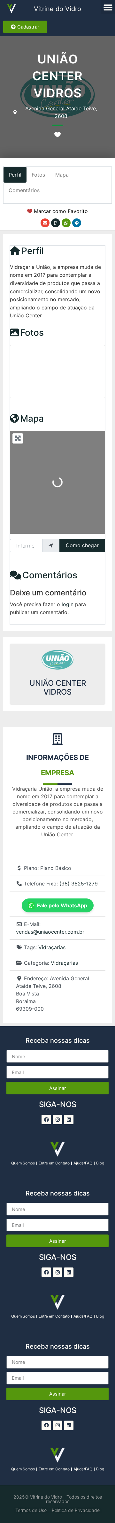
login (67, 604)
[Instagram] (57, 1119)
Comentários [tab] (24, 190)
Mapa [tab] (62, 175)
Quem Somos (23, 1163)
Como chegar (82, 545)
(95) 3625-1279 (78, 883)
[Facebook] (46, 1119)
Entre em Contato (54, 1163)
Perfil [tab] (15, 175)
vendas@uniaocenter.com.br (50, 932)
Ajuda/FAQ (82, 1163)
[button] (108, 7)
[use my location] (50, 545)
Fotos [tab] (38, 175)
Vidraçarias (51, 947)
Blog (100, 1163)
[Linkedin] (68, 1119)
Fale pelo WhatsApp (62, 905)
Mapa (32, 418)
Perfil (32, 250)
